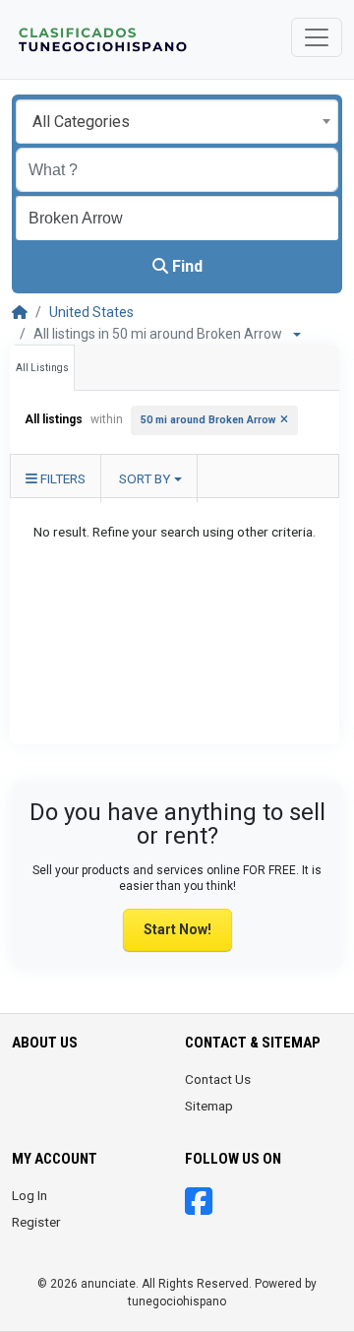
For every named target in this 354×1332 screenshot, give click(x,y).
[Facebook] (198, 1208)
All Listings (42, 367)
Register (36, 1222)
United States (91, 312)
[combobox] (177, 121)
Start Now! (177, 929)
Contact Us (218, 1079)
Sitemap (209, 1105)
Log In (29, 1195)
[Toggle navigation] (316, 37)
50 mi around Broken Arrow (208, 419)
